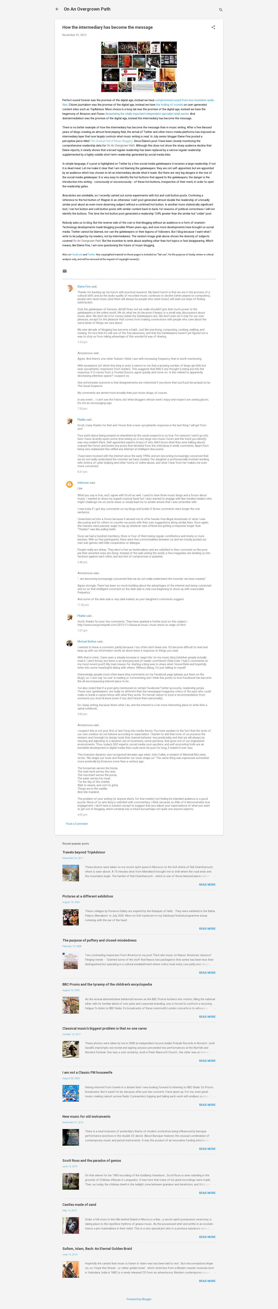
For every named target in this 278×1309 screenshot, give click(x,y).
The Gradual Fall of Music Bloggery (111, 141)
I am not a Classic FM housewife (87, 1072)
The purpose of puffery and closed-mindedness (99, 940)
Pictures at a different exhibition (87, 896)
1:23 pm (82, 342)
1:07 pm (82, 630)
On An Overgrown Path (87, 9)
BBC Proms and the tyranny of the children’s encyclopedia (107, 984)
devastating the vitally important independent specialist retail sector (147, 113)
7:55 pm (82, 408)
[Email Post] (64, 272)
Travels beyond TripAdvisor (83, 852)
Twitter (91, 254)
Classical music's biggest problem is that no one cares (104, 1028)
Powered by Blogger (139, 1299)
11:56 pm (83, 605)
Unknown (83, 482)
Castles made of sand (79, 1205)
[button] (213, 27)
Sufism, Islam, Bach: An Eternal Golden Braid (97, 1249)
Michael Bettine (87, 641)
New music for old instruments (86, 1116)
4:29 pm (82, 814)
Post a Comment (77, 823)
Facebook (76, 254)
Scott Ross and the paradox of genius (91, 1161)
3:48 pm (82, 562)
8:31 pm (82, 472)
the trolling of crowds (169, 104)
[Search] (221, 10)
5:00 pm (82, 714)
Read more (207, 884)
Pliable (81, 419)
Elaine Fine (84, 286)
